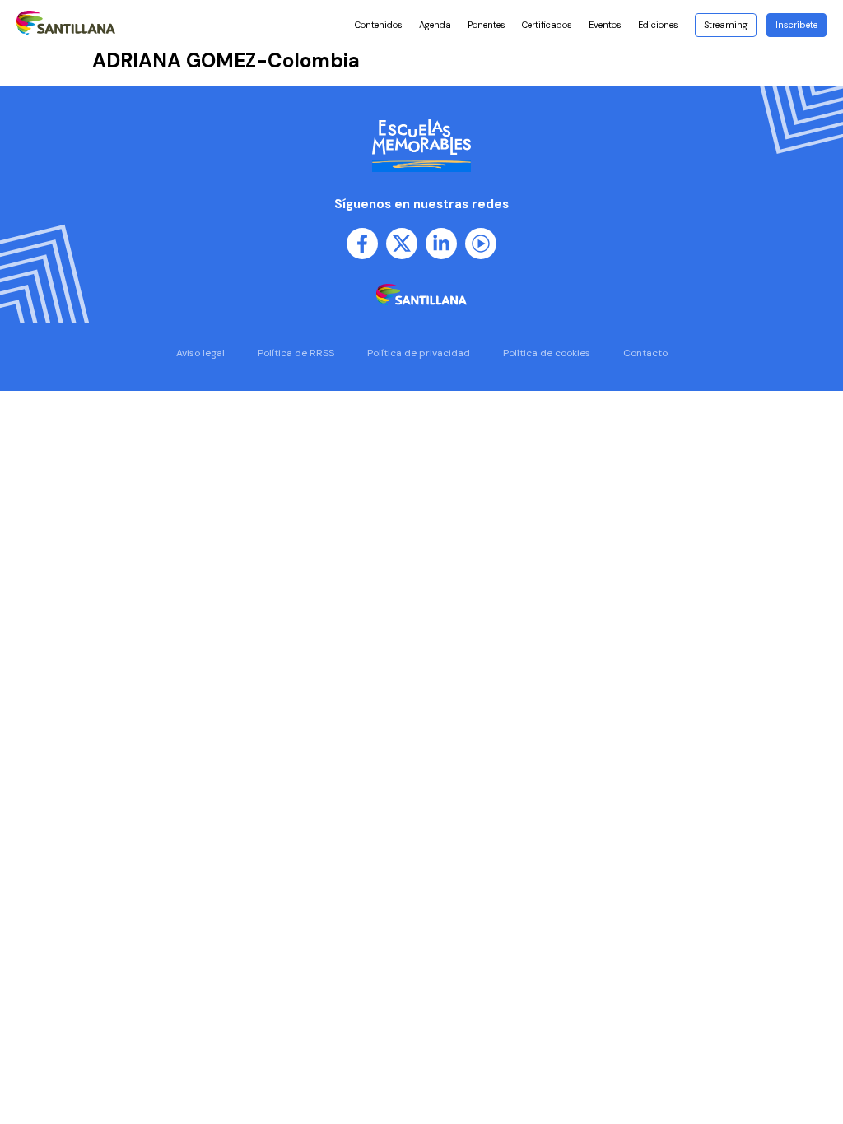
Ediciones (658, 24)
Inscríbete (796, 24)
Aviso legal (200, 353)
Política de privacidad (418, 353)
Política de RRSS (296, 353)
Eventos (605, 24)
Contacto (645, 353)
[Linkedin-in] (441, 243)
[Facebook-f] (362, 243)
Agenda (435, 24)
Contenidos (379, 24)
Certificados (547, 24)
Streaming (726, 24)
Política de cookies (546, 353)
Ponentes (486, 24)
